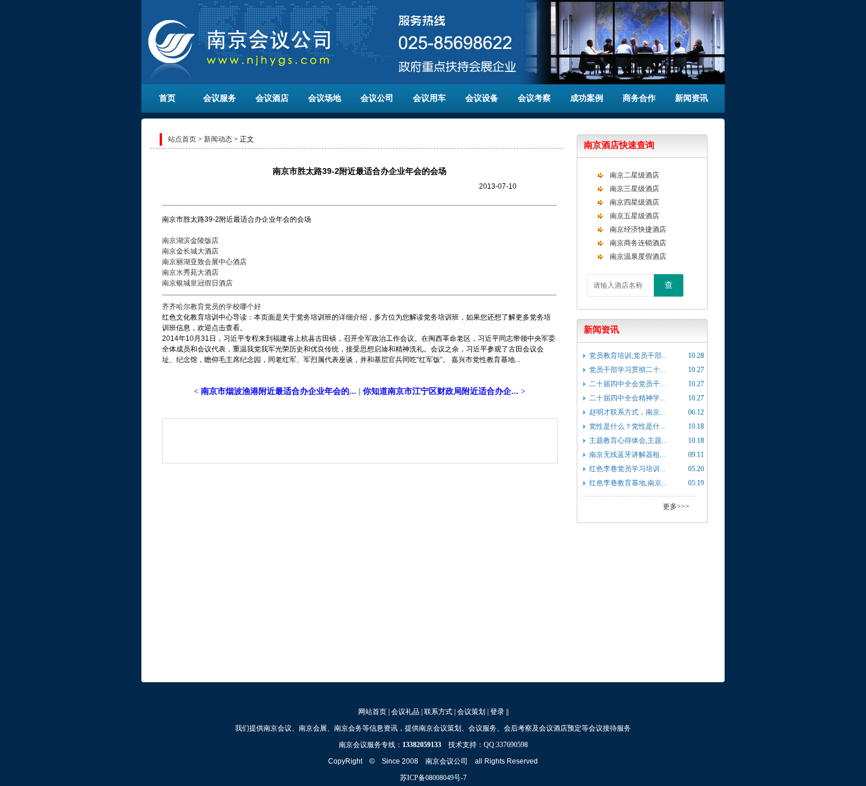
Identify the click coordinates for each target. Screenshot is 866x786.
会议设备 (481, 98)
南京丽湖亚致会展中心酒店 (204, 262)
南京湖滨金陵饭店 (190, 240)
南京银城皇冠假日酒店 (197, 283)
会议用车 (429, 98)
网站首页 (372, 712)
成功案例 (586, 98)
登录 (497, 712)
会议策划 (471, 712)
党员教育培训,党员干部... (628, 355)
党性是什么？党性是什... (627, 426)
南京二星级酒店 (634, 175)
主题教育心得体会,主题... (628, 440)
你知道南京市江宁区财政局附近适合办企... (440, 391)
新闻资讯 (691, 98)
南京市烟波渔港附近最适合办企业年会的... (278, 391)
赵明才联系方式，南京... (627, 412)
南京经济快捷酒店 (638, 229)
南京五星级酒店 (634, 216)
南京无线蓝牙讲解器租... (627, 454)
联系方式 (438, 712)
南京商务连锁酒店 (638, 243)
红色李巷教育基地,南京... (628, 483)
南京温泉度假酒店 (638, 256)
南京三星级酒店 (634, 189)
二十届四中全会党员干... (627, 384)
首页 (167, 98)
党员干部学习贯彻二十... (627, 370)
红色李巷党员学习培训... (627, 469)
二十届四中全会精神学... (627, 398)
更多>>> (676, 506)
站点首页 (182, 139)
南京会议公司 (446, 761)
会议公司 (377, 98)
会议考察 (534, 98)
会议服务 (219, 98)
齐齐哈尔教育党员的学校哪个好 (211, 306)
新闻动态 (218, 139)
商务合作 (639, 98)
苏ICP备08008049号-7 (433, 778)
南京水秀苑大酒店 (190, 272)
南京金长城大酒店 (190, 251)
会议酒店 (272, 98)
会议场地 (324, 98)
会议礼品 (405, 712)
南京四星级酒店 (634, 202)
